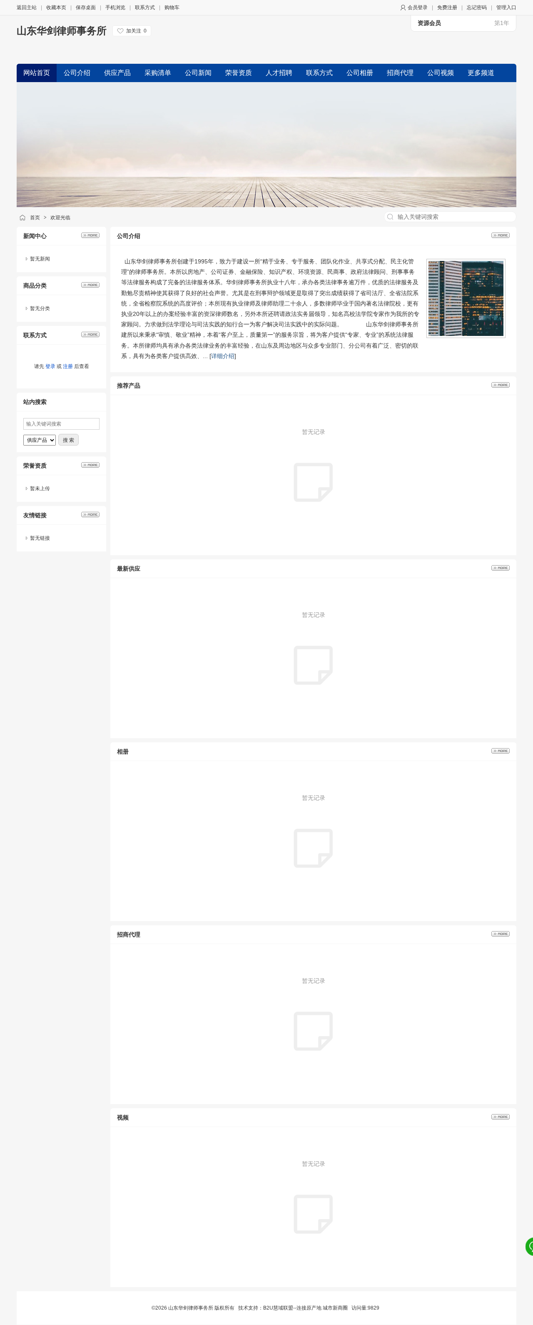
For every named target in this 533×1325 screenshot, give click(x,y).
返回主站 (27, 7)
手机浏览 (115, 7)
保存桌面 (86, 7)
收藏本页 (56, 7)
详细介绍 (222, 356)
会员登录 (418, 7)
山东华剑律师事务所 (62, 30)
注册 (68, 366)
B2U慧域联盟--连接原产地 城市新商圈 (305, 1308)
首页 (35, 217)
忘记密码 (477, 7)
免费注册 (447, 7)
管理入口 (506, 7)
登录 (50, 366)
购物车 (171, 7)
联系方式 (145, 7)
